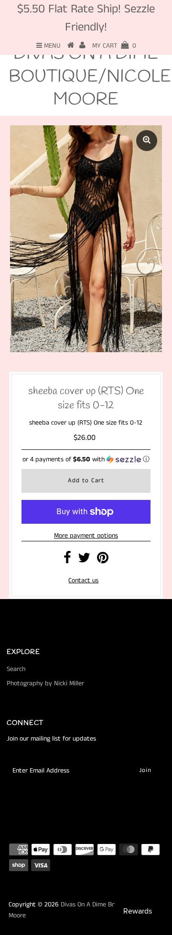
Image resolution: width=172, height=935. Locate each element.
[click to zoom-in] (146, 140)
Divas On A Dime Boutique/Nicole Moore (90, 76)
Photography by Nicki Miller (45, 683)
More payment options (86, 535)
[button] (86, 459)
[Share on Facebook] (67, 560)
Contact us (83, 580)
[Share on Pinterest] (102, 560)
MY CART (114, 46)
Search (16, 669)
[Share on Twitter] (84, 560)
